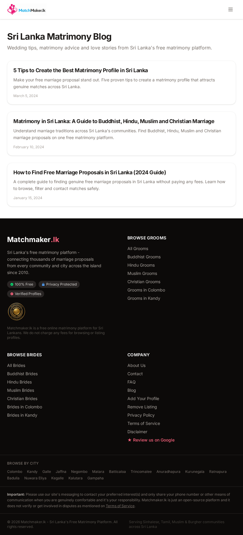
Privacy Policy (141, 415)
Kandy (32, 471)
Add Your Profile (143, 398)
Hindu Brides (19, 381)
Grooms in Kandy (143, 298)
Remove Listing (142, 406)
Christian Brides (22, 398)
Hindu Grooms (141, 265)
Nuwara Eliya (35, 478)
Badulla (13, 478)
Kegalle (57, 478)
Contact (135, 373)
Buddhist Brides (22, 373)
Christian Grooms (143, 281)
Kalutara (75, 478)
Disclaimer (137, 431)
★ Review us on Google (151, 439)
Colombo (14, 471)
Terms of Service (143, 423)
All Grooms (137, 248)
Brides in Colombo (24, 406)
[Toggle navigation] (230, 9)
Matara (98, 471)
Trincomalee (141, 471)
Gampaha (95, 478)
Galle (46, 471)
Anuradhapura (168, 471)
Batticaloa (117, 471)
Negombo (79, 471)
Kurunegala (194, 471)
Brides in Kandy (22, 415)
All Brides (16, 365)
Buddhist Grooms (144, 256)
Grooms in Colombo (146, 289)
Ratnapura (218, 471)
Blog (131, 390)
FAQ (131, 381)
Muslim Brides (20, 390)
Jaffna (61, 471)
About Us (136, 365)
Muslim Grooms (142, 273)
